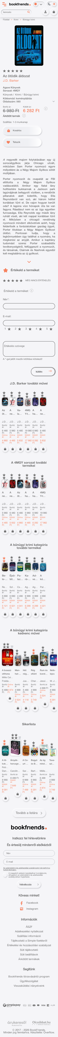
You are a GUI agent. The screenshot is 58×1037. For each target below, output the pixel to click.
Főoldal (6, 19)
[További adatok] (53, 101)
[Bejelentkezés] (45, 11)
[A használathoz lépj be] (12, 647)
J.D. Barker (11, 80)
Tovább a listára (27, 813)
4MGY (16, 91)
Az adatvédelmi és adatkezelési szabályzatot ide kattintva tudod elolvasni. (26, 869)
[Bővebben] (29, 261)
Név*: (6, 299)
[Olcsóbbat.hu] (41, 1023)
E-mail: (7, 316)
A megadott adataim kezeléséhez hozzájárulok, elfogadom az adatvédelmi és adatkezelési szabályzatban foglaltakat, (28, 875)
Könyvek (8, 95)
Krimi (16, 19)
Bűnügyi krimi (29, 19)
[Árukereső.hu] (17, 1022)
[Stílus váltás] (35, 4)
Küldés (39, 371)
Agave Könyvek (11, 88)
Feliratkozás (25, 884)
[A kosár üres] (53, 11)
